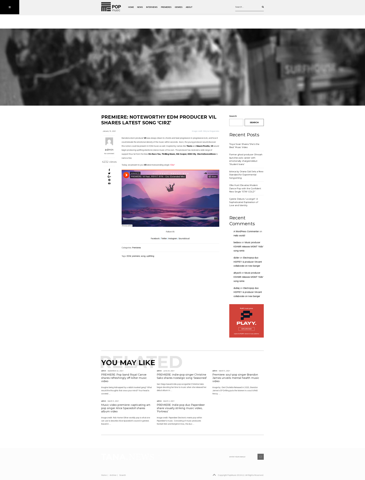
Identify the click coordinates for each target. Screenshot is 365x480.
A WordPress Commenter (246, 231)
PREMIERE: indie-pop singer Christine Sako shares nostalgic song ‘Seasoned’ (182, 376)
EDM (129, 256)
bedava (237, 242)
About (189, 7)
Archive (113, 475)
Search (233, 116)
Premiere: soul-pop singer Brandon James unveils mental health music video (235, 378)
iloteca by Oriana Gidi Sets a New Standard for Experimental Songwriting (246, 174)
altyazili (237, 272)
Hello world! (239, 235)
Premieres (166, 7)
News (140, 7)
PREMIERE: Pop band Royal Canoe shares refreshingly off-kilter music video (124, 378)
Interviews (152, 7)
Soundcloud (184, 238)
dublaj (237, 288)
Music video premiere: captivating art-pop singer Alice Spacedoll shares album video (126, 408)
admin (109, 149)
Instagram (172, 238)
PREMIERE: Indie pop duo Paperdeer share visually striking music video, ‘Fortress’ (181, 408)
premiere (136, 256)
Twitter (164, 238)
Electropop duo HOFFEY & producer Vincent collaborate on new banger (248, 261)
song (143, 256)
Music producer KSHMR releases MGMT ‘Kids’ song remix (249, 246)
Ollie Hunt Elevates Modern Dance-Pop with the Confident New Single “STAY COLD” (245, 188)
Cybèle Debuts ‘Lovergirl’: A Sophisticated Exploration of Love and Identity (243, 202)
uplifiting (150, 256)
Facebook (155, 238)
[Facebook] (109, 170)
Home (131, 7)
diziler (236, 257)
